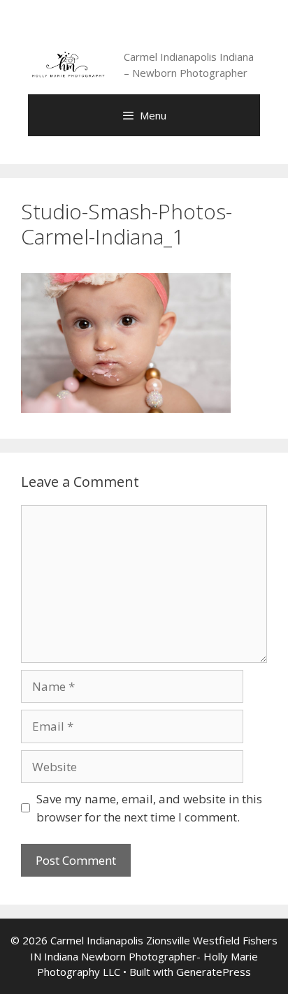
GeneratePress (213, 972)
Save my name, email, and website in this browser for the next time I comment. (149, 808)
